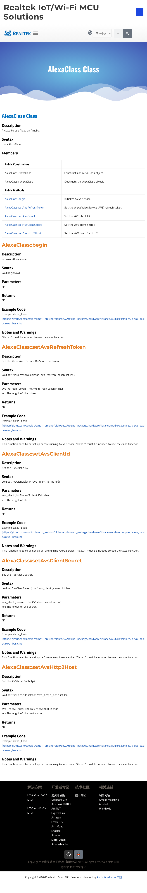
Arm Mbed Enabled (57, 828)
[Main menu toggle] (139, 12)
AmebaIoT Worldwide (105, 806)
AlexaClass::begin (15, 199)
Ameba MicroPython (58, 837)
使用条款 (113, 862)
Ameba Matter (59, 844)
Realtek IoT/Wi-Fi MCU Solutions (51, 12)
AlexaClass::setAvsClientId (20, 216)
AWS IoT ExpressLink (58, 810)
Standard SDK (59, 800)
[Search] (127, 33)
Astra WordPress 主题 (109, 877)
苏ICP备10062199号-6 (73, 867)
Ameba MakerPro (109, 800)
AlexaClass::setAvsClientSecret (23, 224)
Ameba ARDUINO (61, 804)
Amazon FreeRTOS (57, 819)
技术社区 (80, 795)
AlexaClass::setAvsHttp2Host (23, 233)
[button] (36, 33)
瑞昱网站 (104, 795)
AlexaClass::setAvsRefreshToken (24, 207)
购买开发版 (58, 795)
